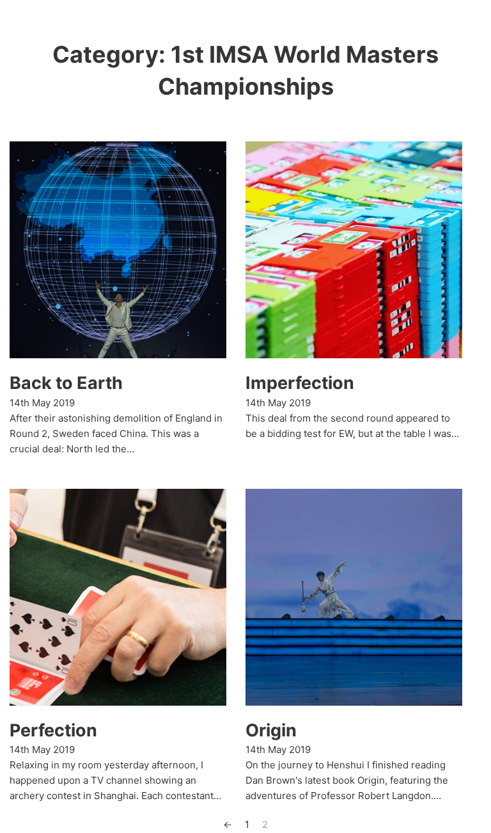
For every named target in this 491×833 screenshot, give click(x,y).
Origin (271, 730)
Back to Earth (66, 382)
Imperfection (300, 382)
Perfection (53, 730)
